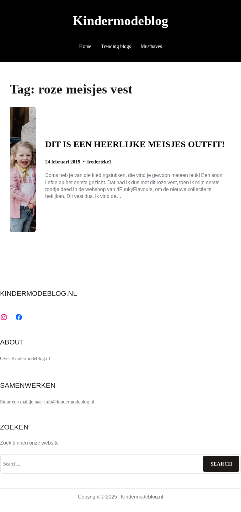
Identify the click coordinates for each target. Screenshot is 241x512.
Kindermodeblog (120, 20)
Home (85, 46)
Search (221, 464)
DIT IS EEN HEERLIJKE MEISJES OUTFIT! (135, 144)
